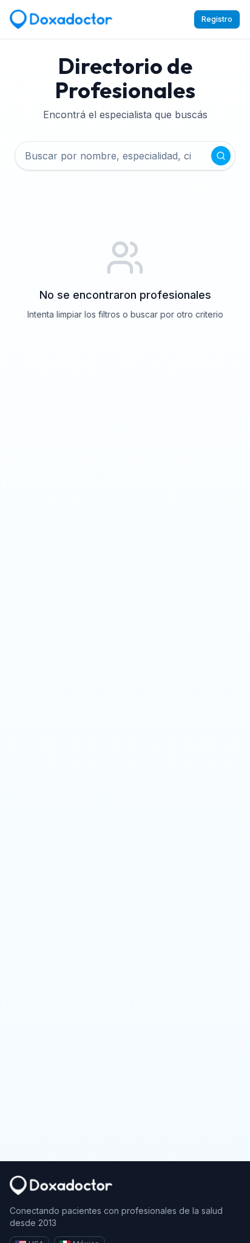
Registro (216, 19)
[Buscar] (221, 155)
